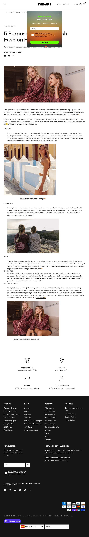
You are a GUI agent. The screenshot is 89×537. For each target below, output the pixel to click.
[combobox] (32, 526)
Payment (27, 414)
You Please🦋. (41, 298)
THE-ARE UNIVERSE (14, 12)
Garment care (50, 417)
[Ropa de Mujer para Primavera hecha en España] (33, 318)
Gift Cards (28, 427)
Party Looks (8, 424)
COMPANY (49, 404)
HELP (26, 404)
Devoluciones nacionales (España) (57, 458)
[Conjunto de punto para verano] (30, 169)
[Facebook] (6, 490)
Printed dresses (10, 411)
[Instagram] (11, 490)
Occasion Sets (9, 417)
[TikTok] (26, 490)
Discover (23, 199)
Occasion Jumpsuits (11, 414)
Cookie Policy (70, 417)
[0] (83, 4)
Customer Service (31, 430)
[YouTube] (16, 490)
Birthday (48, 430)
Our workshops (50, 411)
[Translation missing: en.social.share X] (9, 55)
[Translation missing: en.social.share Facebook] (5, 55)
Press (47, 433)
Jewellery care (50, 421)
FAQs (26, 411)
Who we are (49, 408)
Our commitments (52, 427)
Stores (26, 408)
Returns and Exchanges (33, 421)
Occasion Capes (10, 421)
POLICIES (69, 404)
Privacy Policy (70, 414)
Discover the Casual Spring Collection (27, 339)
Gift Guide (8, 427)
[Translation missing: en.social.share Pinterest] (14, 55)
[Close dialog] (59, 14)
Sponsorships (50, 424)
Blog (46, 436)
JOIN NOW (44, 42)
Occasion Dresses (10, 408)
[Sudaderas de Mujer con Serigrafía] (33, 236)
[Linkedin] (31, 490)
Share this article (12, 52)
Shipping (27, 417)
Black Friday (8, 430)
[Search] (80, 4)
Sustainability (50, 414)
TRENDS (7, 404)
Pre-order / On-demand (33, 424)
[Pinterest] (21, 490)
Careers (48, 440)
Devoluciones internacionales (56, 460)
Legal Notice (70, 420)
